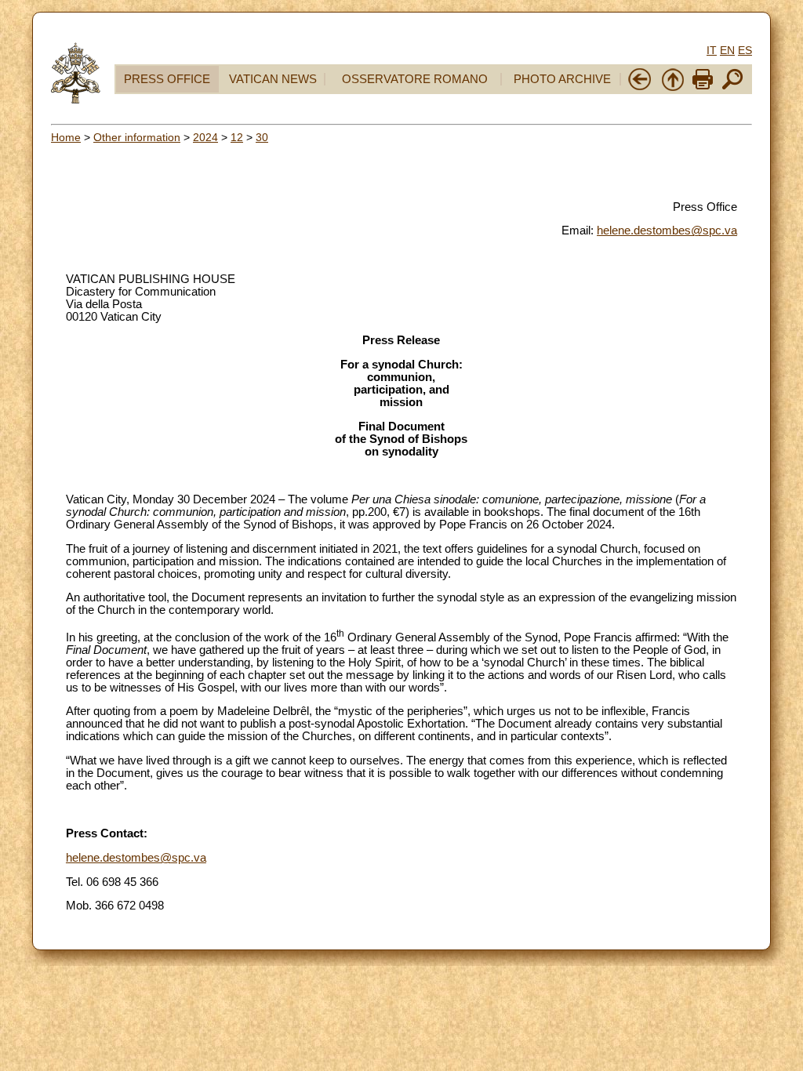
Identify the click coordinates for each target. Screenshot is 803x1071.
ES (745, 50)
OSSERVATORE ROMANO (415, 79)
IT (712, 50)
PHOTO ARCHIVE (562, 79)
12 (237, 137)
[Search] (732, 88)
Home (66, 137)
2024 (205, 137)
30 (262, 137)
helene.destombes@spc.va (667, 230)
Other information (136, 137)
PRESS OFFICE (167, 79)
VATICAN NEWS (273, 79)
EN (727, 50)
